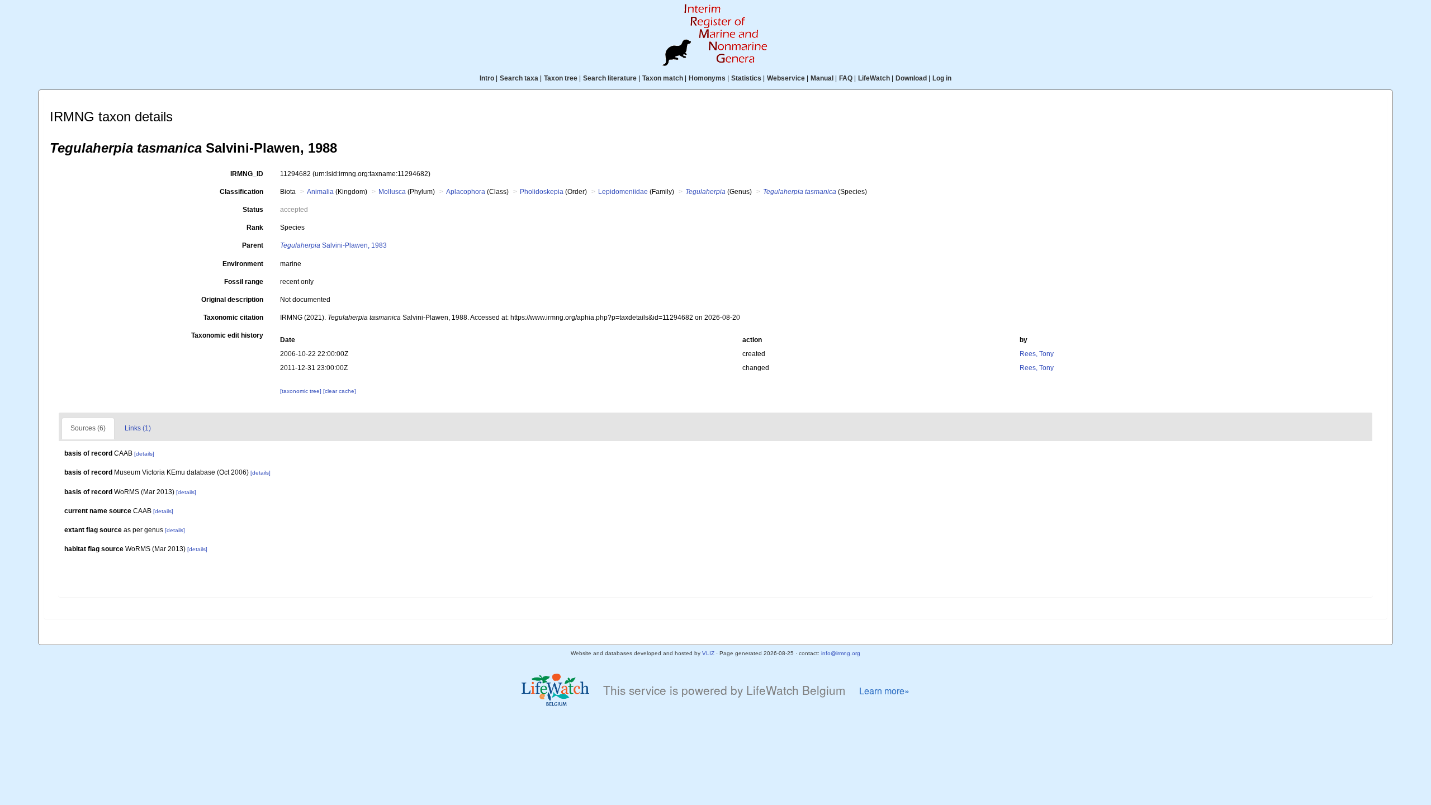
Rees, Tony (1037, 354)
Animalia (320, 192)
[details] (144, 454)
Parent (252, 245)
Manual (822, 78)
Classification (241, 192)
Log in (941, 78)
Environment (242, 264)
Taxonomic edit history (227, 335)
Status (253, 210)
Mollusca (392, 192)
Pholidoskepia (541, 192)
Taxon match (662, 78)
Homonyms (707, 78)
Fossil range (243, 282)
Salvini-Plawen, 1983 (333, 245)
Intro (487, 78)
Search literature (610, 78)
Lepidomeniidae (623, 192)
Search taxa (519, 78)
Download (911, 78)
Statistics (746, 78)
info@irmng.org (840, 653)
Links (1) (138, 428)
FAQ (845, 78)
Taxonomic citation (233, 317)
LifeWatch (874, 78)
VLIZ (708, 653)
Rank (255, 227)
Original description (232, 300)
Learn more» (884, 690)
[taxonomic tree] (301, 391)
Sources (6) (88, 428)
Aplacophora (465, 192)
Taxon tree (560, 78)
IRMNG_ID (246, 174)
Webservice (786, 78)
